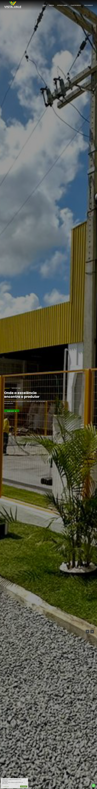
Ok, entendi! (23, 786)
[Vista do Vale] (12, 5)
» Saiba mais (6, 786)
